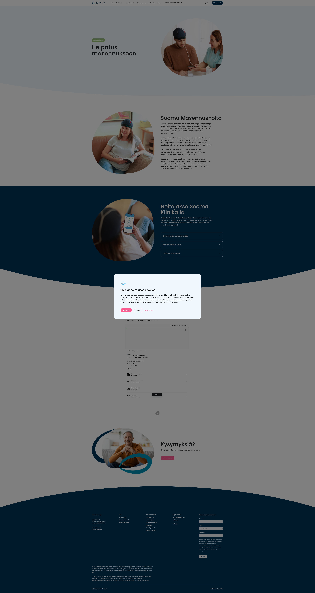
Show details (149, 310)
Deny (138, 310)
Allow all (126, 310)
